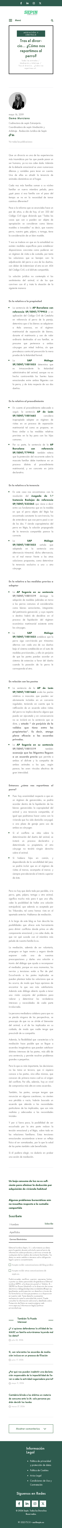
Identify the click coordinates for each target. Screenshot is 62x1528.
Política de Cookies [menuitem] (39, 1470)
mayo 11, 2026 (18, 1383)
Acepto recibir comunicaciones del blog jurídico (32, 1264)
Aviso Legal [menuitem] (35, 1475)
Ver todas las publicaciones (20, 141)
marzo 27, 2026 (18, 1406)
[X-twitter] (40, 3)
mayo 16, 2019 (16, 114)
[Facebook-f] (21, 3)
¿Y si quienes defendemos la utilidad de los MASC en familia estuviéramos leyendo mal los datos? (31, 1332)
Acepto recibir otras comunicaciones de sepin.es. (29, 1272)
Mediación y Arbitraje (31, 33)
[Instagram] (33, 3)
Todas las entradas (30, 60)
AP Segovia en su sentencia (35, 592)
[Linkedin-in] (27, 3)
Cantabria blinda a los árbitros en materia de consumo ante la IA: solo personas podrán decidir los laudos (30, 1398)
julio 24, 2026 (17, 1340)
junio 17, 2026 (17, 1359)
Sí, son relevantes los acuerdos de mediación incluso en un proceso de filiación (30, 1353)
